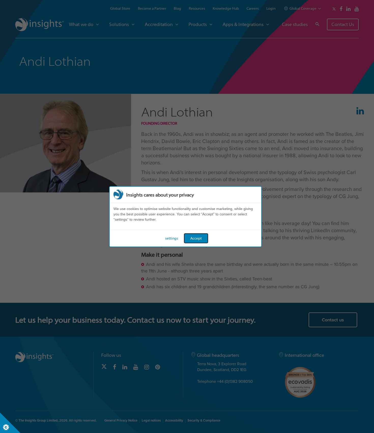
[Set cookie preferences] (10, 423)
